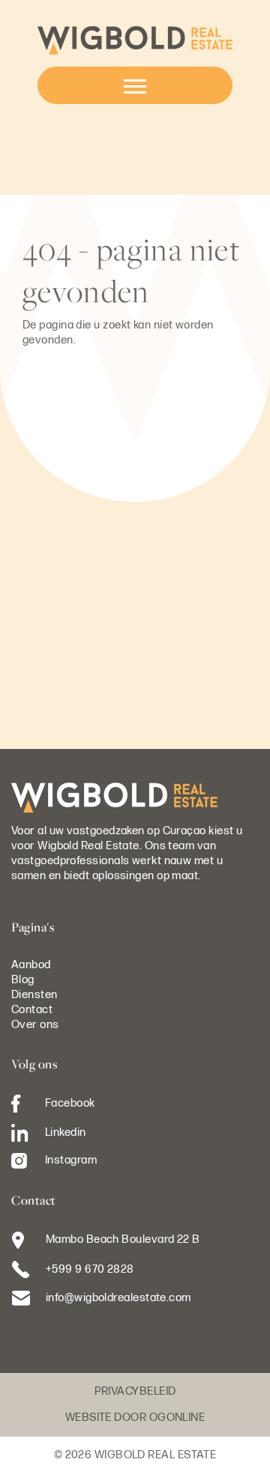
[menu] (135, 85)
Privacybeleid (135, 1391)
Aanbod (31, 964)
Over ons (35, 1024)
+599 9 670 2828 (90, 1269)
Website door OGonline (135, 1417)
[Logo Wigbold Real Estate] (135, 40)
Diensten (34, 994)
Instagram (71, 1160)
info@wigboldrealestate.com (118, 1297)
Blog (22, 979)
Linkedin (65, 1131)
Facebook (70, 1102)
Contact (31, 1009)
